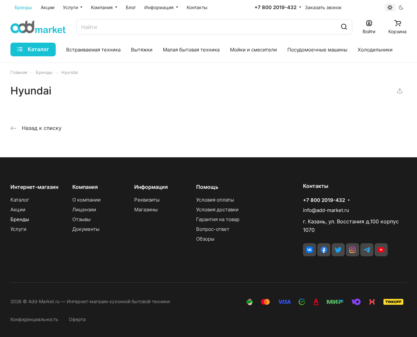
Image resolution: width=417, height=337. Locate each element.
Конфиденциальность (34, 319)
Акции (17, 209)
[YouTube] (381, 249)
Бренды (19, 219)
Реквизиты (147, 200)
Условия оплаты (215, 200)
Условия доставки (217, 209)
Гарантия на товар (217, 219)
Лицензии (84, 209)
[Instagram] (352, 249)
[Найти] (344, 27)
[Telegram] (366, 249)
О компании (86, 200)
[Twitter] (338, 249)
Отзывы (81, 219)
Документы (85, 229)
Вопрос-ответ (212, 229)
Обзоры (205, 239)
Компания (85, 187)
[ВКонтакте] (309, 249)
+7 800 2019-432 (275, 7)
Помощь (207, 187)
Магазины (146, 209)
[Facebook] (323, 249)
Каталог (19, 200)
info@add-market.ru (326, 210)
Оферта (77, 319)
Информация (151, 187)
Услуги (18, 229)
